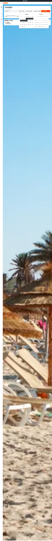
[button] (51, 1)
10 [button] (26, 20)
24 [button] (26, 24)
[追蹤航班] (1, 14)
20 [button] (32, 22)
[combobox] (12, 11)
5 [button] (30, 18)
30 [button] (24, 26)
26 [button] (30, 24)
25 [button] (28, 24)
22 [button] (22, 24)
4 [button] (28, 18)
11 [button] (28, 20)
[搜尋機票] (1, 5)
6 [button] (32, 18)
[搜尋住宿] (1, 7)
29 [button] (22, 26)
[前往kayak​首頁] (5, 3)
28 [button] (20, 26)
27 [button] (32, 24)
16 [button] (24, 22)
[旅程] (1, 17)
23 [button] (24, 24)
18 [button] (28, 22)
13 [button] (32, 20)
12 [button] (30, 20)
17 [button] (26, 22)
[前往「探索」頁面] (1, 13)
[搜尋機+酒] (1, 10)
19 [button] (30, 22)
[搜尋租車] (1, 9)
